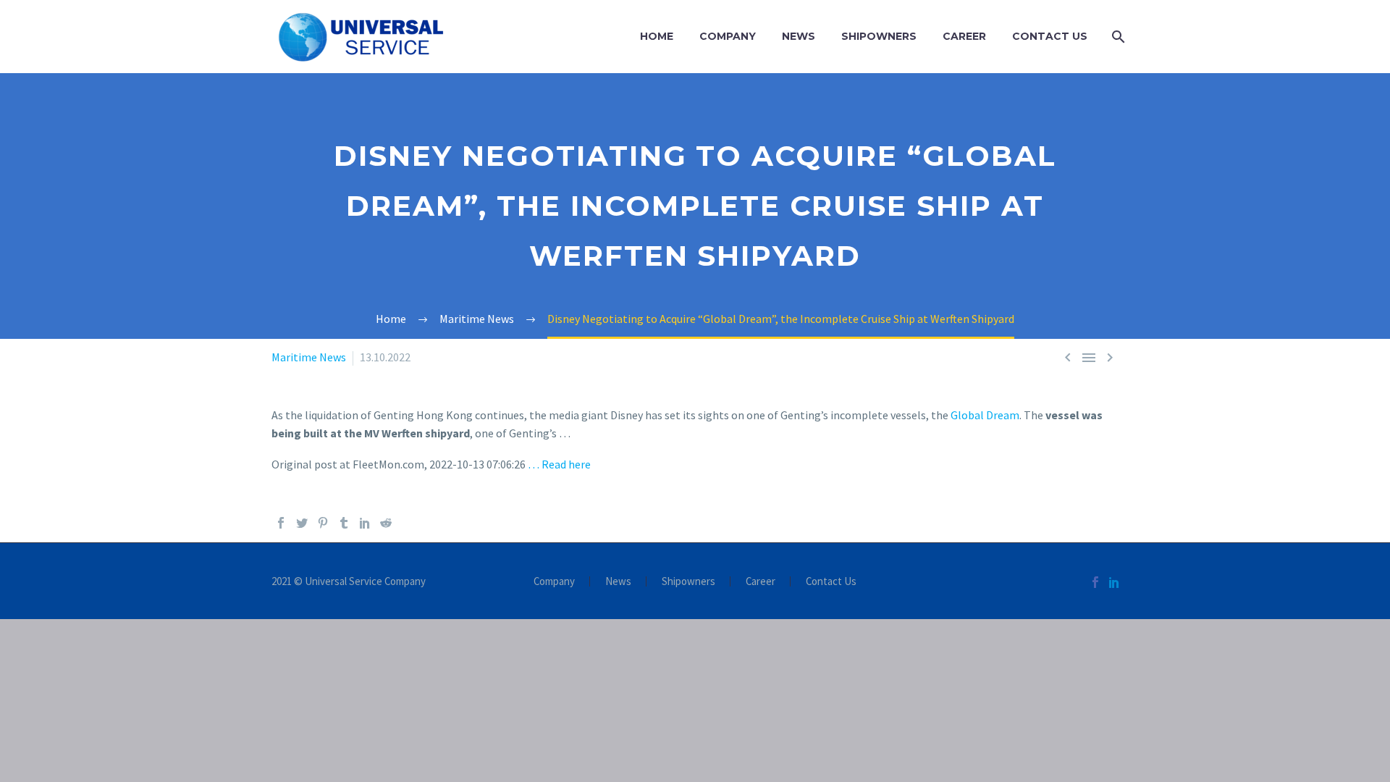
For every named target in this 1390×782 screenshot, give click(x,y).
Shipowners (879, 36)
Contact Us (1049, 36)
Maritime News (308, 357)
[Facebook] (281, 523)
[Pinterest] (323, 523)
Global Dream (985, 415)
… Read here (559, 464)
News (798, 36)
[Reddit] (386, 523)
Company (727, 36)
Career (964, 36)
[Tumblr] (344, 523)
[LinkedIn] (365, 523)
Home (656, 36)
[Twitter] (302, 523)
